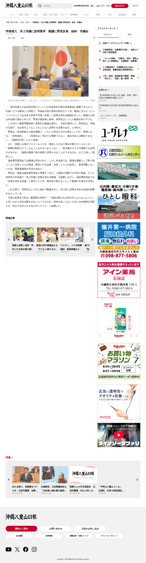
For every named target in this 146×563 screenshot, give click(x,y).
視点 (110, 14)
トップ (12, 14)
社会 (36, 14)
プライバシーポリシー (109, 536)
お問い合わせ (55, 528)
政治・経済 (24, 14)
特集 (98, 14)
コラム (86, 14)
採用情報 (49, 536)
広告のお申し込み (90, 528)
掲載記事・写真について (79, 536)
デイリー (108, 34)
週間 (130, 34)
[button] (9, 239)
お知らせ (103, 90)
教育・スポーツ (61, 14)
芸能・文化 (48, 14)
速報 (134, 14)
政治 (22, 38)
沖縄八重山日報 (12, 22)
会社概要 (19, 536)
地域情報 (74, 14)
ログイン (136, 6)
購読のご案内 (21, 528)
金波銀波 (122, 14)
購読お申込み (119, 6)
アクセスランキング (106, 28)
